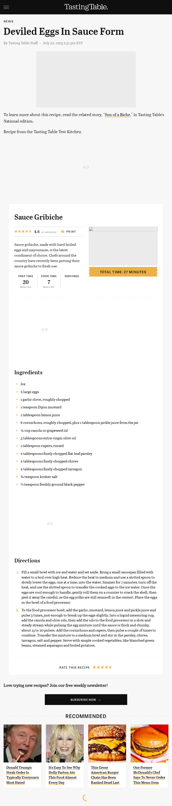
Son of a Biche (117, 114)
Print (71, 231)
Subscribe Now (83, 700)
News (8, 21)
